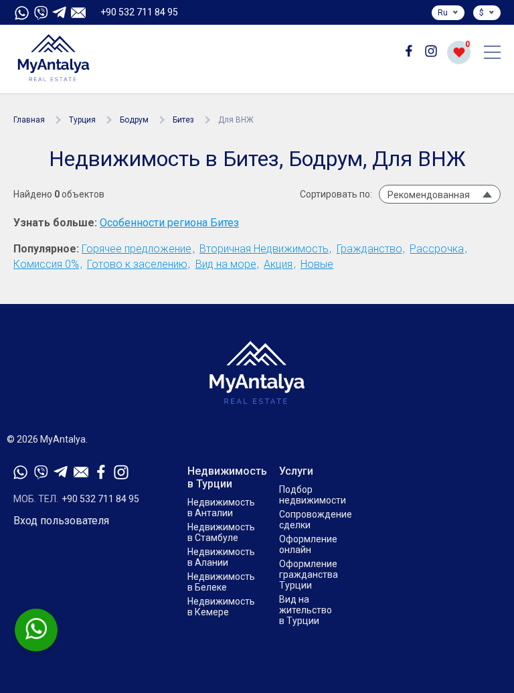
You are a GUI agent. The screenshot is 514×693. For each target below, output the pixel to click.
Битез (183, 120)
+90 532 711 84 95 (139, 12)
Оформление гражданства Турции (308, 574)
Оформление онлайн (308, 544)
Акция (278, 264)
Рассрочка (437, 248)
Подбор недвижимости (312, 495)
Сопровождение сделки (315, 519)
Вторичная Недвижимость (264, 248)
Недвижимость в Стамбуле (221, 532)
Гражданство (369, 248)
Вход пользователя (61, 521)
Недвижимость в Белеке (221, 582)
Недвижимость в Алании (221, 557)
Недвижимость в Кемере (221, 606)
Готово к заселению (137, 264)
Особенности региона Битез (169, 223)
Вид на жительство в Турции (305, 610)
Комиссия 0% (46, 264)
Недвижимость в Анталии (221, 507)
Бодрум (134, 120)
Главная (29, 120)
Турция (82, 120)
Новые (317, 264)
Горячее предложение (136, 248)
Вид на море (225, 264)
